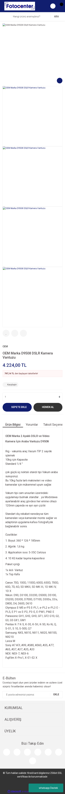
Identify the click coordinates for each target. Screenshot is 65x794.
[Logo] (19, 6)
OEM (5, 346)
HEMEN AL (48, 407)
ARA (56, 16)
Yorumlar (32, 424)
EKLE (56, 694)
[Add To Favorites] (6, 333)
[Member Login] (52, 6)
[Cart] (59, 6)
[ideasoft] (14, 791)
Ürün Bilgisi (12, 424)
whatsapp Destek (48, 788)
